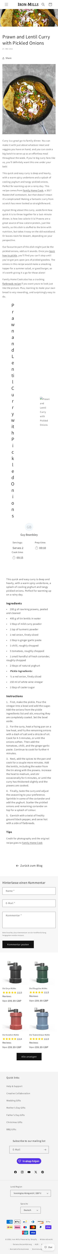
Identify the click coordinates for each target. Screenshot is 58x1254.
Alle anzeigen (29, 1056)
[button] (6, 4)
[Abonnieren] (45, 1149)
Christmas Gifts (14, 1122)
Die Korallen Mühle (10, 1035)
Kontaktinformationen (19, 1249)
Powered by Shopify (28, 1239)
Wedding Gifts (13, 1100)
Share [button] (9, 58)
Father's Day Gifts (15, 1115)
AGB (36, 1244)
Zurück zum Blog (31, 865)
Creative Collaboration (18, 1093)
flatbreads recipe (11, 283)
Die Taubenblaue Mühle (39, 1035)
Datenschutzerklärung (22, 1244)
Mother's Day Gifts (15, 1107)
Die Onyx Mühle (9, 988)
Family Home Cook (33, 190)
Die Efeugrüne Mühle (38, 988)
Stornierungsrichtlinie (41, 1249)
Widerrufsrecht (46, 1239)
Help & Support (14, 1086)
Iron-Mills (16, 1239)
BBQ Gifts (11, 1129)
